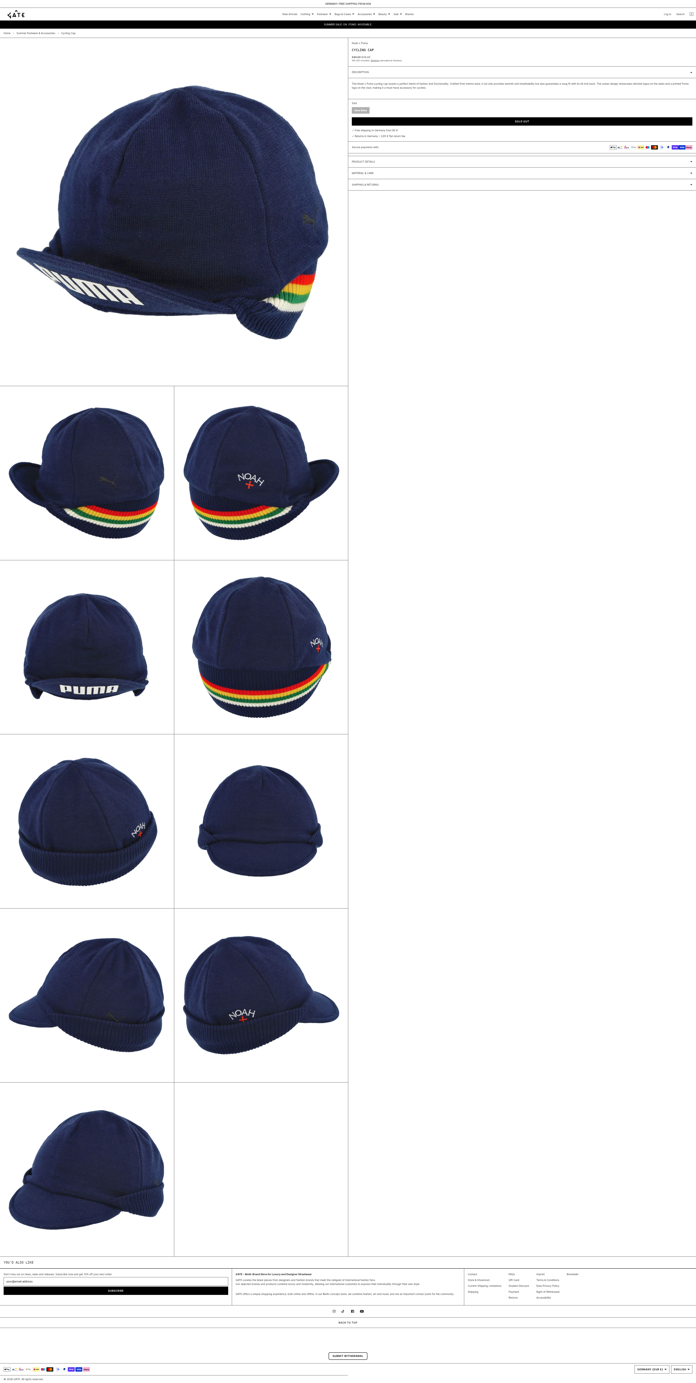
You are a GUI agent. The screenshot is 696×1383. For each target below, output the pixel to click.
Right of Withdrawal (548, 1291)
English (680, 1369)
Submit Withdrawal (348, 1355)
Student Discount (519, 1285)
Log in (667, 14)
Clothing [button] (305, 14)
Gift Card (514, 1279)
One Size (362, 111)
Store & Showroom (479, 1279)
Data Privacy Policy (547, 1285)
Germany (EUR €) (650, 1369)
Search (680, 14)
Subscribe (116, 1290)
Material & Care (363, 173)
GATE (17, 1379)
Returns (513, 1297)
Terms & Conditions (547, 1279)
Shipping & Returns (365, 184)
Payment (514, 1291)
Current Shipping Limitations (484, 1285)
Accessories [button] (365, 14)
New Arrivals (289, 14)
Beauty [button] (382, 14)
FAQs (512, 1274)
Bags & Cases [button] (343, 14)
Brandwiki (572, 1274)
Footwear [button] (322, 14)
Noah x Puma (360, 43)
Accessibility (543, 1297)
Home (7, 33)
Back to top (348, 1322)
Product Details (363, 161)
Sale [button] (396, 14)
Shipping (375, 60)
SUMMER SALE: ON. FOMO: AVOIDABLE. (348, 24)
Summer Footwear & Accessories (35, 33)
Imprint (540, 1274)
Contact (472, 1274)
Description (360, 72)
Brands (409, 14)
